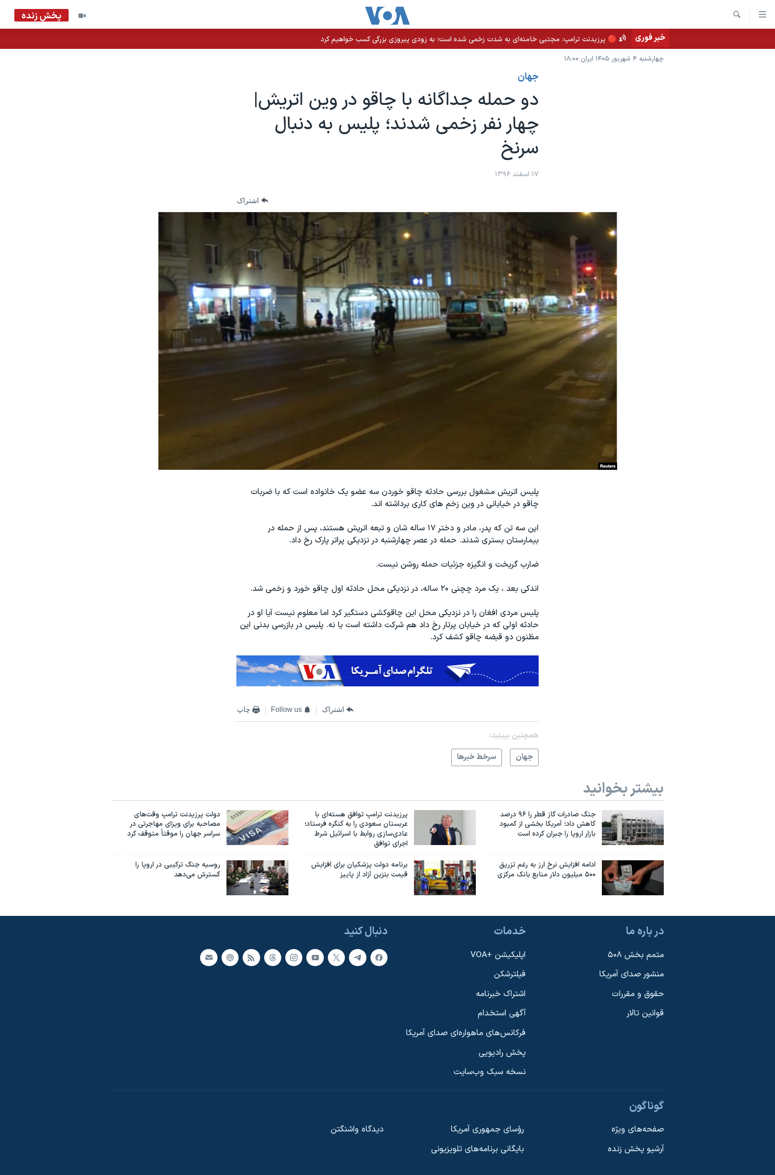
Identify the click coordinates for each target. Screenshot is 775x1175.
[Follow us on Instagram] (293, 957)
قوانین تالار (645, 1013)
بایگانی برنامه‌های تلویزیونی (477, 1149)
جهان (528, 77)
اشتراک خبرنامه (501, 994)
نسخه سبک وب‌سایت (489, 1072)
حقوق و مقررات (638, 994)
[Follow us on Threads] (272, 957)
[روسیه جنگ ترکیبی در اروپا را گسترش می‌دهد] (257, 877)
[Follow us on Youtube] (314, 957)
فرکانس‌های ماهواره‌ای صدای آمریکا (466, 1033)
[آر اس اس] (251, 957)
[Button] (252, 201)
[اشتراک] (208, 957)
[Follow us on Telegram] (357, 957)
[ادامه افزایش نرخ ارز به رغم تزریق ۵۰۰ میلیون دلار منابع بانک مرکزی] (633, 877)
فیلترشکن (510, 974)
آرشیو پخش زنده (636, 1149)
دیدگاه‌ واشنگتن (357, 1129)
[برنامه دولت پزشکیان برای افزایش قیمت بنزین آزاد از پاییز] (445, 877)
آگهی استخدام (502, 1013)
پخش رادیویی (502, 1052)
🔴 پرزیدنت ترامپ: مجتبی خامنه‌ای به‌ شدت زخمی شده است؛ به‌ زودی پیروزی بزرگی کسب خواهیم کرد (469, 39)
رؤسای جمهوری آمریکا (487, 1129)
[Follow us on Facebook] (379, 957)
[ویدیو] (82, 15)
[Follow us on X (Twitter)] (336, 957)
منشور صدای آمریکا (631, 974)
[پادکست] (230, 957)
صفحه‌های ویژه (637, 1129)
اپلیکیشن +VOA (498, 955)
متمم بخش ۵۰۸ (636, 955)
